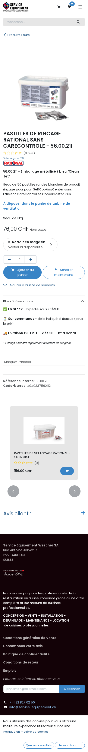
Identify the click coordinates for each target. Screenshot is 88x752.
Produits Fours (18, 35)
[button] (67, 471)
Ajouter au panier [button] (25, 272)
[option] (44, 443)
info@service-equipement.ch (32, 707)
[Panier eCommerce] (58, 7)
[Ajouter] (31, 259)
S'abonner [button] (72, 688)
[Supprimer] (9, 259)
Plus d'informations (18, 301)
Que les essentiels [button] (39, 745)
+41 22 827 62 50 (22, 702)
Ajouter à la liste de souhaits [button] (32, 285)
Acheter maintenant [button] (63, 272)
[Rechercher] (78, 22)
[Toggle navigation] (80, 6)
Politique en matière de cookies (25, 732)
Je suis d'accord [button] (70, 745)
